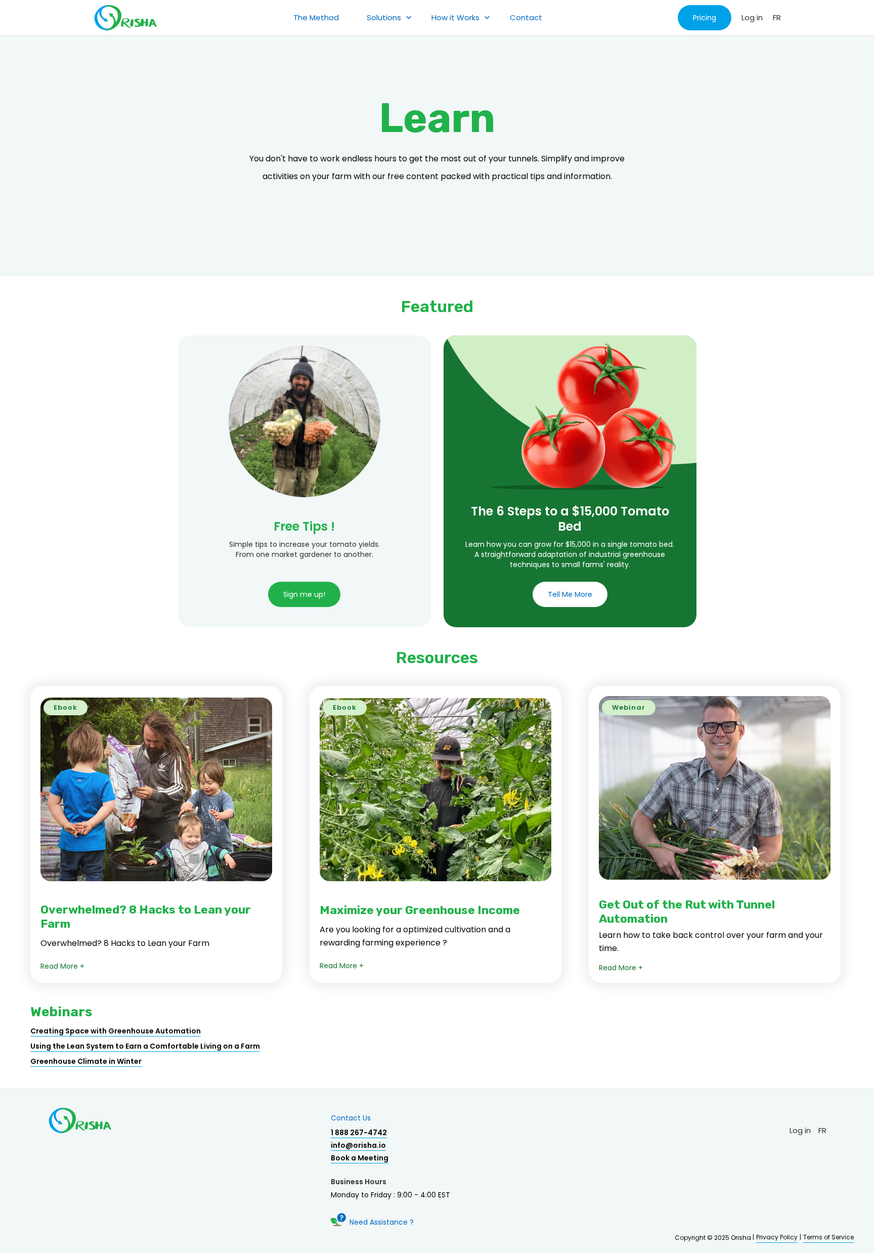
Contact (526, 17)
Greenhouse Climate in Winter (86, 1061)
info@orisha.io (358, 1145)
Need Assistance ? (381, 1222)
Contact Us (351, 1118)
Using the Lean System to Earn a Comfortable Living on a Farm (145, 1046)
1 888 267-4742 (359, 1133)
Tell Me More (570, 594)
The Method (316, 17)
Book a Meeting (359, 1158)
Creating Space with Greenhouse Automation (115, 1031)
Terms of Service (828, 1237)
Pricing (704, 18)
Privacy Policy (777, 1237)
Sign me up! (304, 594)
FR (777, 17)
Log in (752, 17)
